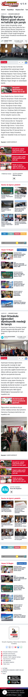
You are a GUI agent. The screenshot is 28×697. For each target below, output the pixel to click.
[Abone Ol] (26, 62)
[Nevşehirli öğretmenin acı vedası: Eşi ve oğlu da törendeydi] (21, 190)
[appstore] (14, 678)
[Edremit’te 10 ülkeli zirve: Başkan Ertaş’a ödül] (7, 532)
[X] (9, 647)
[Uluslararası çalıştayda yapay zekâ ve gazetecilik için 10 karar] (21, 519)
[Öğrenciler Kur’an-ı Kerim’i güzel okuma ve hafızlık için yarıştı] (14, 52)
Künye (4, 673)
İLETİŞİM (5, 668)
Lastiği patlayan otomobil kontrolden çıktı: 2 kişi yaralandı (6, 510)
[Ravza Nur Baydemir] (5, 489)
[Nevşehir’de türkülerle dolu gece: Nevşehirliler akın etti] (21, 217)
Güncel (3, 9)
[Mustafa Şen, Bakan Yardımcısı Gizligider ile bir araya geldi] (21, 532)
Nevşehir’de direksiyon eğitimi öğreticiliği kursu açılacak (20, 210)
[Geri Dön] (4, 692)
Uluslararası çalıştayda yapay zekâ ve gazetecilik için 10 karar (20, 525)
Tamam (19, 695)
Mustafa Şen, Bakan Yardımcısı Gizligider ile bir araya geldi (21, 538)
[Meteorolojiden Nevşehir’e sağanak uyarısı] (7, 204)
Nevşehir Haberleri (14, 14)
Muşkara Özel (19, 9)
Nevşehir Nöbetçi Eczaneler (10, 652)
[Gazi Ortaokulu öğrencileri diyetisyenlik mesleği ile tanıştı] (14, 348)
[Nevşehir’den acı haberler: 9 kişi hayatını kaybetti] (7, 190)
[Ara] (23, 4)
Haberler (3, 14)
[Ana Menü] (25, 4)
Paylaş (4, 62)
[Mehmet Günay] (6, 173)
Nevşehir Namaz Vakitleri (9, 655)
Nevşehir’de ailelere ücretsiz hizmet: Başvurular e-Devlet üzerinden (20, 510)
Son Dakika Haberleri (8, 662)
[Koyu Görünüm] (21, 4)
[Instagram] (12, 647)
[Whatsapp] (21, 647)
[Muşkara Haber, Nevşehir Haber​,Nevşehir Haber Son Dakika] (10, 3)
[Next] (18, 647)
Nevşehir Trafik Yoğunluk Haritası (12, 657)
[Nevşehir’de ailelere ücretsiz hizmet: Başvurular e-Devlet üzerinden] (21, 504)
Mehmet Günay (17, 175)
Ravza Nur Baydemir (16, 488)
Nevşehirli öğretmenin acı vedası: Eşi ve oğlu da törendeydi (20, 196)
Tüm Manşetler (7, 660)
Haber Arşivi (6, 664)
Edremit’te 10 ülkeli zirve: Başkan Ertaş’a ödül (6, 538)
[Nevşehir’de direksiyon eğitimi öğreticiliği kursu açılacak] (21, 204)
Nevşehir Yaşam (13, 313)
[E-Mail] (14, 178)
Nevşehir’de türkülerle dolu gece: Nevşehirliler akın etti (20, 223)
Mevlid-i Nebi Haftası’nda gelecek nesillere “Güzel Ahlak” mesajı (7, 223)
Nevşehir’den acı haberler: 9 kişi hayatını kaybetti (7, 196)
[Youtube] (15, 647)
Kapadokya (10, 9)
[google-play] (14, 682)
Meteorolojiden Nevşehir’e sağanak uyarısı (6, 210)
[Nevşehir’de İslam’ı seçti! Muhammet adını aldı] (7, 519)
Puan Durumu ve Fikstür (9, 659)
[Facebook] (7, 647)
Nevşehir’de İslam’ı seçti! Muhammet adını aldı (7, 525)
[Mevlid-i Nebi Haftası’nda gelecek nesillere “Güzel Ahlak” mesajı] (7, 217)
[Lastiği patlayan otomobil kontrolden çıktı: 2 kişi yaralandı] (7, 504)
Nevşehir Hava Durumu (9, 653)
